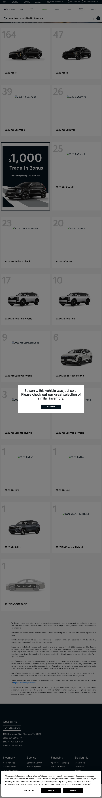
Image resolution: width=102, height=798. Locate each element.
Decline (51, 790)
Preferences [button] (86, 784)
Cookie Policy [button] (32, 784)
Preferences (29, 790)
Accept (73, 790)
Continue (51, 407)
